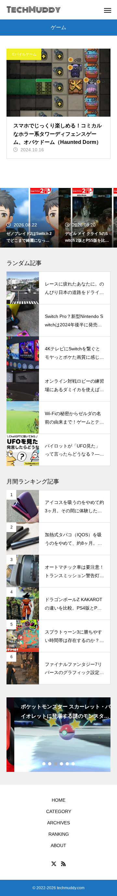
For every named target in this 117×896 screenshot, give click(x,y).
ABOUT (58, 845)
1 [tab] (44, 763)
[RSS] (63, 863)
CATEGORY (58, 811)
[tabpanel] (58, 734)
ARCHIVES (58, 822)
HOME (58, 800)
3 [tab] (56, 763)
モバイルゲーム (23, 54)
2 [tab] (50, 763)
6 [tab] (73, 763)
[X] (53, 863)
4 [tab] (62, 763)
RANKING (58, 834)
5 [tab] (68, 763)
